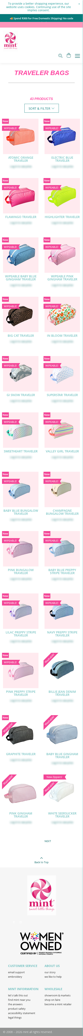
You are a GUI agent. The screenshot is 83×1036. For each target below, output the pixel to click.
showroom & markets (58, 995)
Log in (13, 166)
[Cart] (69, 56)
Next (48, 841)
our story (50, 972)
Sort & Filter (39, 108)
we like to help (53, 976)
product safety (17, 1008)
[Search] (60, 56)
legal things (15, 1017)
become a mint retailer (58, 1004)
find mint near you (19, 1000)
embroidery (15, 976)
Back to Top (41, 862)
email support (16, 972)
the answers (15, 1004)
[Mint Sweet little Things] (10, 41)
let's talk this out (18, 995)
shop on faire (52, 1000)
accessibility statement (21, 1013)
